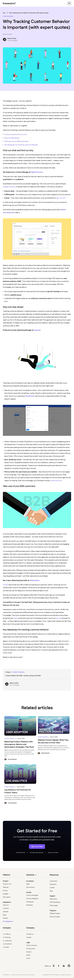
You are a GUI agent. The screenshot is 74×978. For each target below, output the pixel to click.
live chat (58, 618)
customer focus (56, 480)
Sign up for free (37, 846)
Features (5, 887)
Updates (5, 894)
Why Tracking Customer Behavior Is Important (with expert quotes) (28, 13)
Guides (52, 888)
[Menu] (69, 3)
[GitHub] (69, 966)
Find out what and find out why (15, 134)
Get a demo (7, 897)
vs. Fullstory (7, 934)
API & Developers (55, 902)
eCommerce (30, 887)
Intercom (6, 905)
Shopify (5, 918)
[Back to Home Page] (9, 3)
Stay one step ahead (11, 138)
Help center (53, 899)
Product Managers (32, 895)
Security (29, 952)
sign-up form (61, 198)
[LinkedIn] (64, 966)
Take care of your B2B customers (16, 141)
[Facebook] (59, 966)
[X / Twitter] (54, 966)
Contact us (30, 934)
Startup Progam (55, 917)
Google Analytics (9, 187)
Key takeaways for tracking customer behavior (21, 145)
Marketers (29, 905)
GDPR (28, 955)
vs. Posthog (6, 937)
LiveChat (6, 908)
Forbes (5, 585)
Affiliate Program (55, 913)
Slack (4, 915)
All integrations (8, 921)
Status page (53, 905)
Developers (30, 902)
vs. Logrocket (7, 941)
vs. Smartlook (7, 944)
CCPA (28, 958)
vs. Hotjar (6, 947)
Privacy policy (30, 949)
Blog (4, 13)
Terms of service (31, 945)
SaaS (15, 618)
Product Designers (32, 899)
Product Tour (7, 884)
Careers (28, 937)
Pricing (5, 891)
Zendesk (5, 912)
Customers (53, 881)
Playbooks (53, 884)
